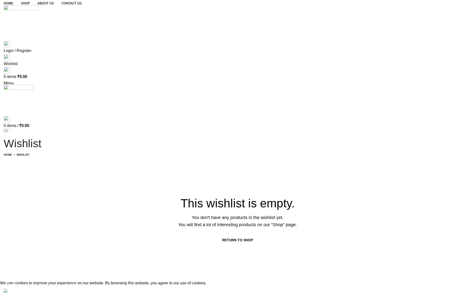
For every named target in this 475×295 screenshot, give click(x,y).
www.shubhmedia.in (119, 285)
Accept (9, 290)
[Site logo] (21, 22)
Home (8, 154)
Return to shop (237, 240)
